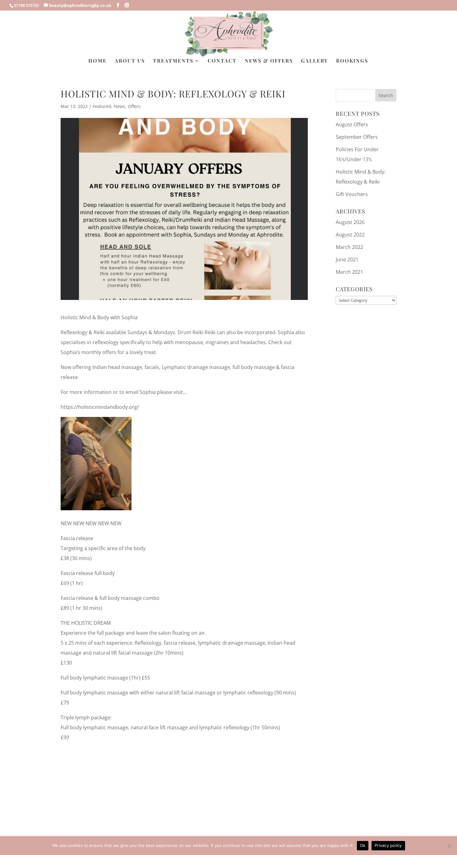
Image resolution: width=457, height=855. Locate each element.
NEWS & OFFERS (269, 61)
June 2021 (347, 259)
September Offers (357, 136)
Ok (363, 845)
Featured (102, 106)
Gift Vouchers (352, 194)
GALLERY (314, 61)
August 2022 (350, 234)
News (119, 106)
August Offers (352, 124)
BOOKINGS (352, 61)
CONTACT (222, 61)
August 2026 (350, 222)
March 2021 (349, 272)
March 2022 (349, 247)
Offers (134, 106)
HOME (97, 61)
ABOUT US (130, 61)
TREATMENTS (173, 61)
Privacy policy (388, 845)
